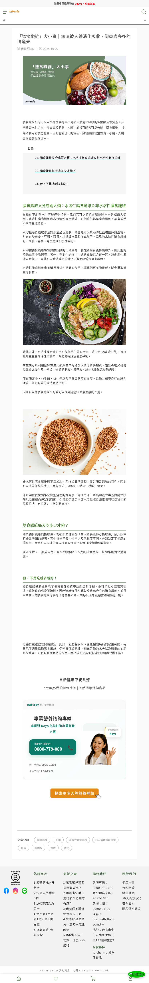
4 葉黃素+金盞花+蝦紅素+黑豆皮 (44, 919)
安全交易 (128, 903)
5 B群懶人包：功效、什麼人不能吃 (74, 940)
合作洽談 (128, 887)
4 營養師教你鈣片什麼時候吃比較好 (74, 924)
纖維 (58, 840)
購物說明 (128, 893)
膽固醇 (38, 848)
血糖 (23, 848)
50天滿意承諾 (131, 898)
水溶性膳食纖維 (78, 840)
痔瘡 (53, 848)
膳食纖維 (42, 840)
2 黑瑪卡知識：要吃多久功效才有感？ (74, 898)
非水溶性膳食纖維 (105, 840)
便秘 (66, 848)
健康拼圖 (128, 882)
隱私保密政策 (131, 908)
